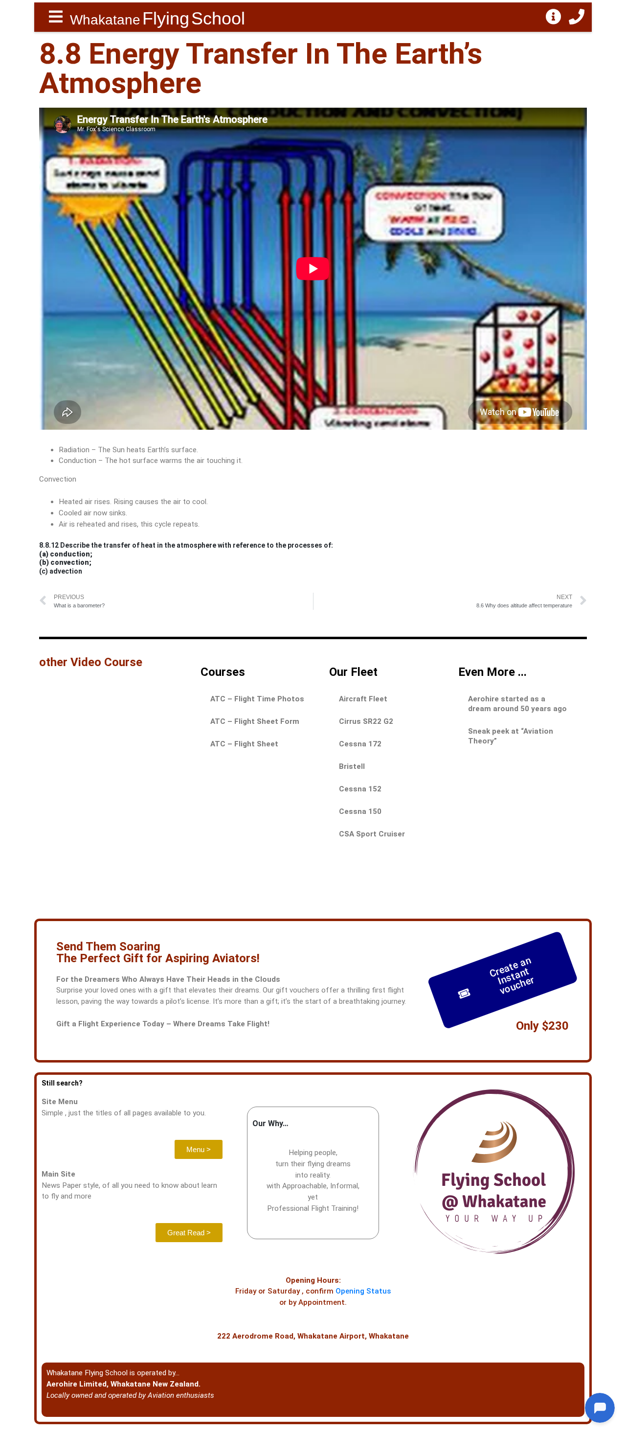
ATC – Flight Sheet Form (254, 721)
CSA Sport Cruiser (372, 834)
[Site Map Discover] (553, 17)
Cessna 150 (360, 811)
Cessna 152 (360, 789)
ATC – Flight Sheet (244, 744)
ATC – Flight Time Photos (257, 698)
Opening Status (363, 1291)
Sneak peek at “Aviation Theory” (510, 736)
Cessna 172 (360, 744)
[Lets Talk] (576, 17)
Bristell (352, 766)
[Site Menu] (56, 17)
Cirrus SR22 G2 (366, 721)
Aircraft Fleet (363, 698)
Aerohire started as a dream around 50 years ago (517, 703)
